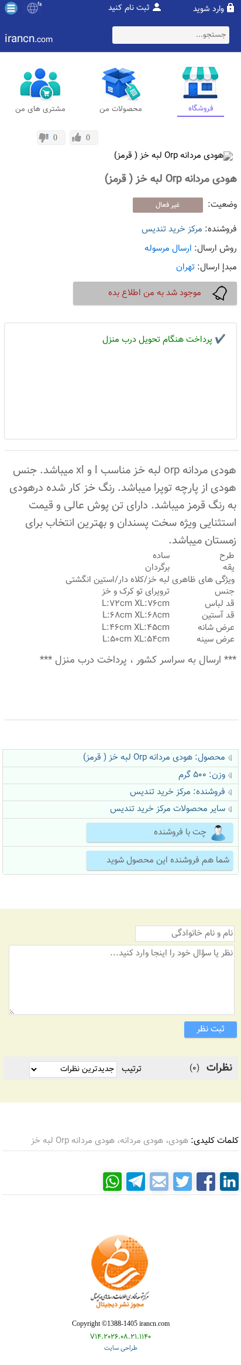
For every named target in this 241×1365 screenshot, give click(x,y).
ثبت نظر (211, 1029)
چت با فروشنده (180, 832)
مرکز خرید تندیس (172, 229)
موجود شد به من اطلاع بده (154, 293)
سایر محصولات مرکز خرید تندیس (167, 809)
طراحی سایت (120, 1348)
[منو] (11, 8)
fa (39, 4)
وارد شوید (208, 9)
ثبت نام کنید (129, 8)
